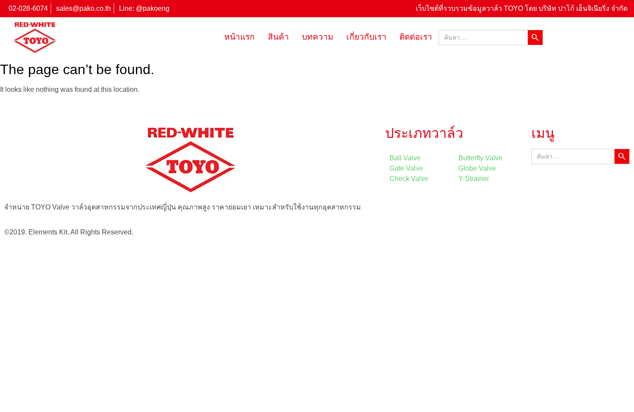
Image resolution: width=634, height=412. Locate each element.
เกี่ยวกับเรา (366, 36)
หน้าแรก (239, 36)
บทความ (317, 36)
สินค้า (278, 36)
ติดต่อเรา (415, 36)
